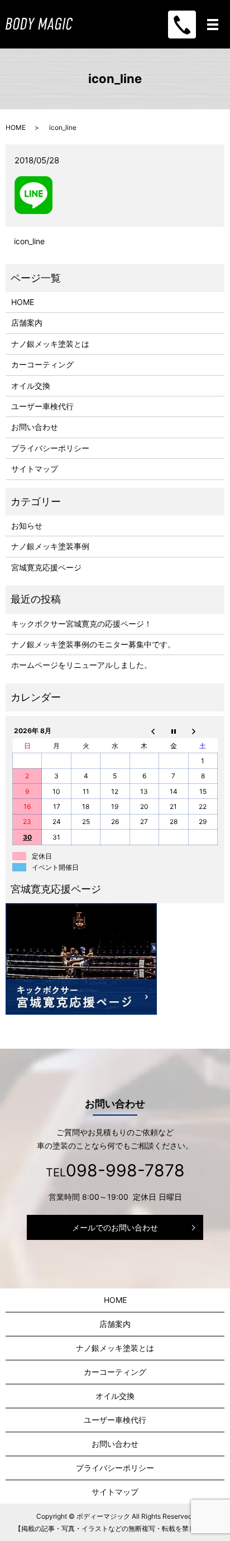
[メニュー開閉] (212, 24)
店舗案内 (26, 322)
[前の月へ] (144, 731)
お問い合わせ (34, 427)
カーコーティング (42, 364)
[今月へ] (173, 731)
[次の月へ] (202, 731)
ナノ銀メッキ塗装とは (50, 343)
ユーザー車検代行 (42, 406)
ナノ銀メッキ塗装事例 (50, 546)
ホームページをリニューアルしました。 (81, 665)
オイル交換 (30, 385)
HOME (16, 127)
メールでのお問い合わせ (115, 1227)
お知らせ (26, 525)
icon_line (29, 241)
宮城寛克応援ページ (46, 567)
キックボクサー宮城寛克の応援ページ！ (81, 623)
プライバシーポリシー (50, 448)
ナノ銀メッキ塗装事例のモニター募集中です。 (93, 644)
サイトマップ (34, 468)
